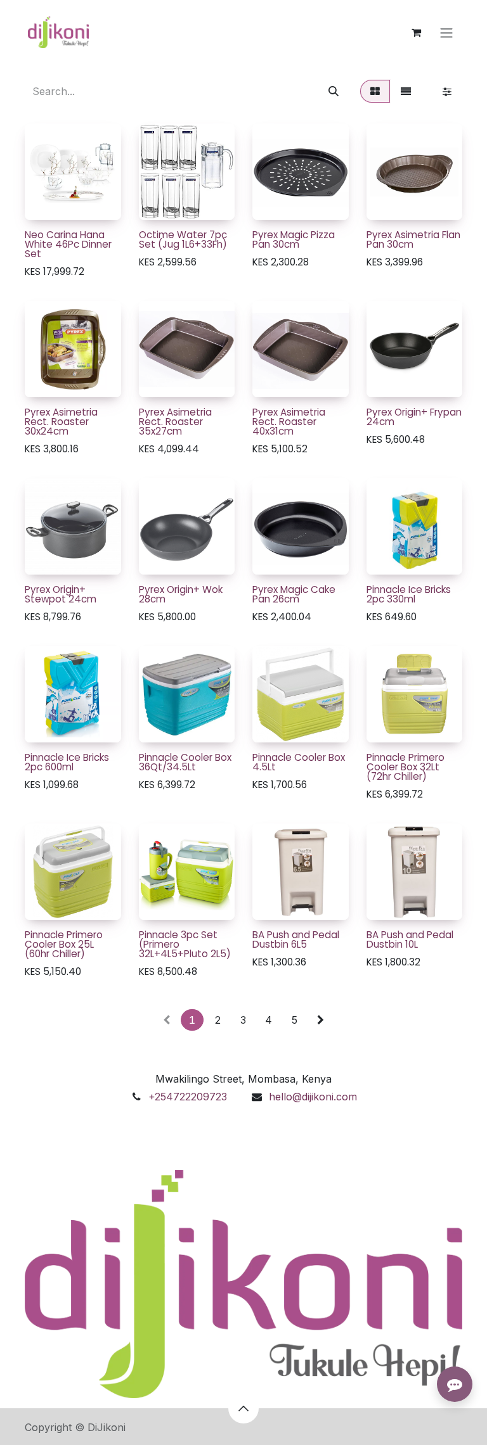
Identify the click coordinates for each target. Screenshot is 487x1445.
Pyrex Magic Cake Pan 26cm (293, 594)
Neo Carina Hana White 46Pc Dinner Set (68, 244)
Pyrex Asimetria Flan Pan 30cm (413, 239)
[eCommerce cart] (416, 32)
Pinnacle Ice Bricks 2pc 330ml (409, 594)
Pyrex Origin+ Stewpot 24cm (60, 594)
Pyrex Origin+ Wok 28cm (181, 594)
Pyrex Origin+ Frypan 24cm (414, 416)
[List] (406, 91)
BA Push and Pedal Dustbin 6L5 (295, 939)
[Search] (333, 91)
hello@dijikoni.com (313, 1096)
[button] (44, 203)
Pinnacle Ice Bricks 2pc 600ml (67, 762)
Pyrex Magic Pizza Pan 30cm (293, 239)
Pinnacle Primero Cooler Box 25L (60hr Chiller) (64, 944)
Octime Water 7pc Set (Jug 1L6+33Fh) (183, 239)
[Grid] (375, 91)
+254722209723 (187, 1096)
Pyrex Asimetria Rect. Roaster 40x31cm (288, 421)
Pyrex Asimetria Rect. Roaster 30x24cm (61, 421)
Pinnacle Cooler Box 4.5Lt (298, 762)
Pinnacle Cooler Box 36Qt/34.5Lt (185, 762)
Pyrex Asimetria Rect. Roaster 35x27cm (175, 421)
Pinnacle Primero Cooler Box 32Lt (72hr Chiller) (406, 767)
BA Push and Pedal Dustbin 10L (410, 939)
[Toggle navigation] (446, 32)
